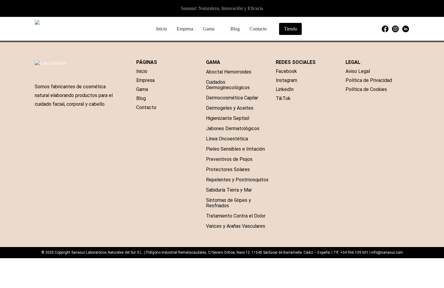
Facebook (286, 71)
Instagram (286, 80)
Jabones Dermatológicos (232, 128)
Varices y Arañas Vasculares (235, 226)
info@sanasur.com (387, 252)
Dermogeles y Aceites (229, 108)
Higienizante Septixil (227, 118)
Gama (142, 89)
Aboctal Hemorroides (228, 72)
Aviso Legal (358, 71)
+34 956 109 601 (354, 252)
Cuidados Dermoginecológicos (228, 84)
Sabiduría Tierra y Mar (229, 190)
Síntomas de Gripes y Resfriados (228, 202)
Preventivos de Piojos (229, 159)
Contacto (146, 107)
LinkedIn (285, 89)
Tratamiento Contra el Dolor (235, 216)
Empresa (145, 80)
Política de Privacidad (369, 80)
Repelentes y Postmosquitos (237, 180)
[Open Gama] (218, 29)
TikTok (283, 98)
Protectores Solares (228, 169)
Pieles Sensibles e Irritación (235, 149)
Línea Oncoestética (227, 139)
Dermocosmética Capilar (232, 98)
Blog (141, 98)
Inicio (141, 71)
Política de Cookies (366, 89)
